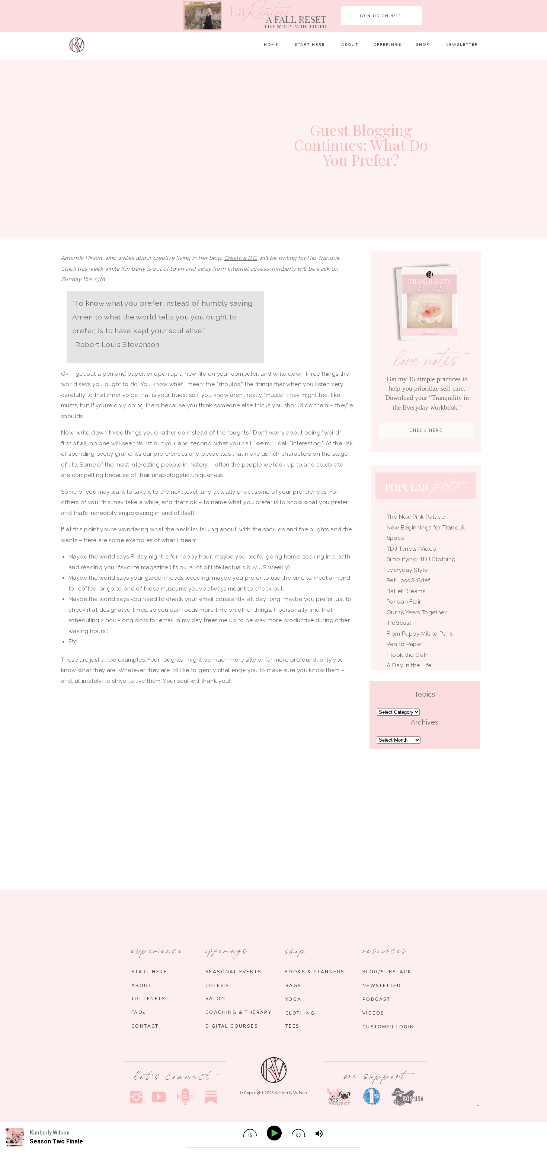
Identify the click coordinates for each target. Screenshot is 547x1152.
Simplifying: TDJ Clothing (421, 559)
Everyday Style (407, 570)
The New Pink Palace (416, 516)
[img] (250, 1133)
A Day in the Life (409, 665)
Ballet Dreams (406, 591)
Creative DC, (240, 258)
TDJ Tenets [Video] (412, 548)
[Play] (275, 1133)
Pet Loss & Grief (409, 580)
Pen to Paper (405, 644)
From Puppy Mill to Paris (419, 633)
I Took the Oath (408, 655)
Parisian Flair (404, 601)
